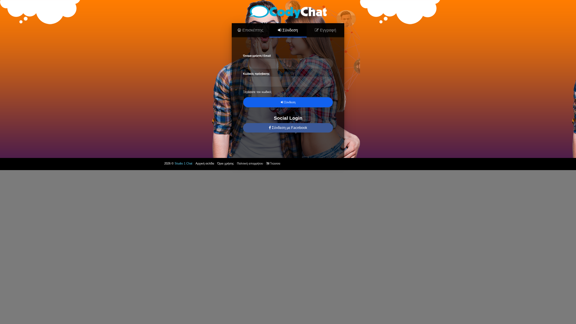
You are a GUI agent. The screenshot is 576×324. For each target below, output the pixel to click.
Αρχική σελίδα (205, 163)
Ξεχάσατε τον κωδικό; (257, 92)
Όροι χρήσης (225, 163)
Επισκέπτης (252, 30)
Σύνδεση (289, 30)
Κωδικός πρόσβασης (256, 73)
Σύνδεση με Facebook (289, 128)
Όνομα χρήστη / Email (257, 55)
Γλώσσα (274, 163)
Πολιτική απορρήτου (250, 163)
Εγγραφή (327, 30)
